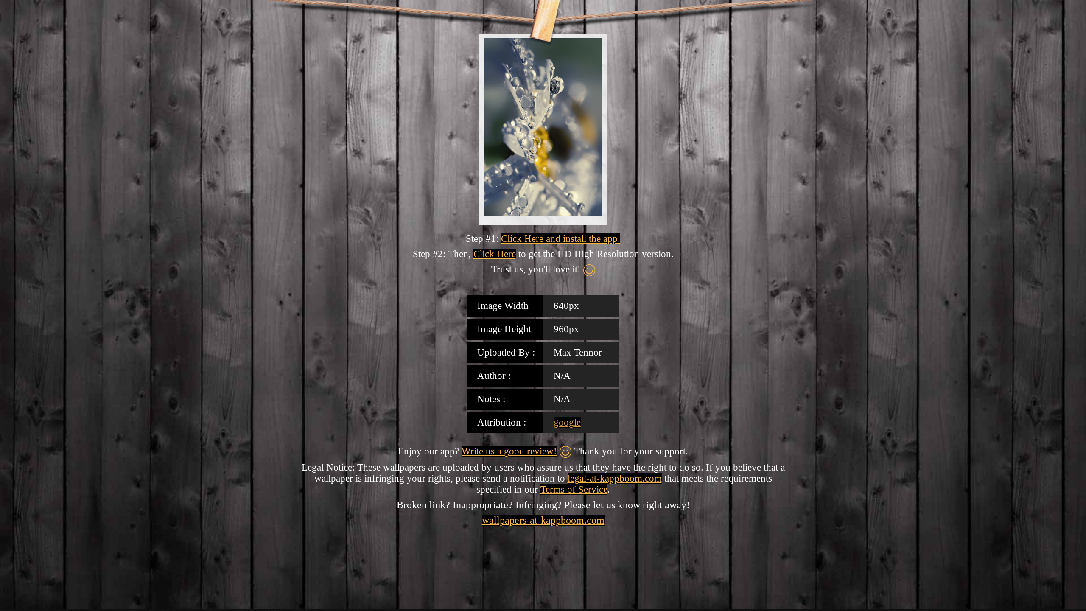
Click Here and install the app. (560, 238)
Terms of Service (573, 489)
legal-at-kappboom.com (615, 478)
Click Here (494, 254)
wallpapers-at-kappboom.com (543, 520)
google (567, 422)
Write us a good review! (509, 451)
